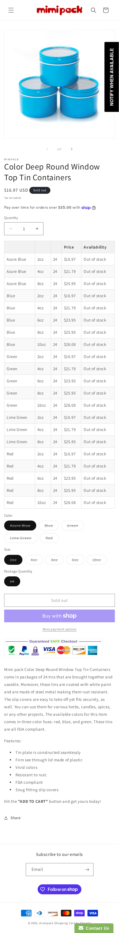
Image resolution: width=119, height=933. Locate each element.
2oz (16, 561)
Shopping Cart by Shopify (72, 923)
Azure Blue (23, 526)
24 (15, 582)
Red (52, 539)
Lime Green (23, 539)
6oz (78, 561)
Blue (52, 526)
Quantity (11, 217)
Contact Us (96, 928)
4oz (37, 561)
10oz (99, 561)
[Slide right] (72, 149)
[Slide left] (47, 149)
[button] (11, 10)
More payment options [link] (60, 629)
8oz (57, 561)
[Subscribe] (87, 869)
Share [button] (16, 817)
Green (75, 526)
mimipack (46, 923)
